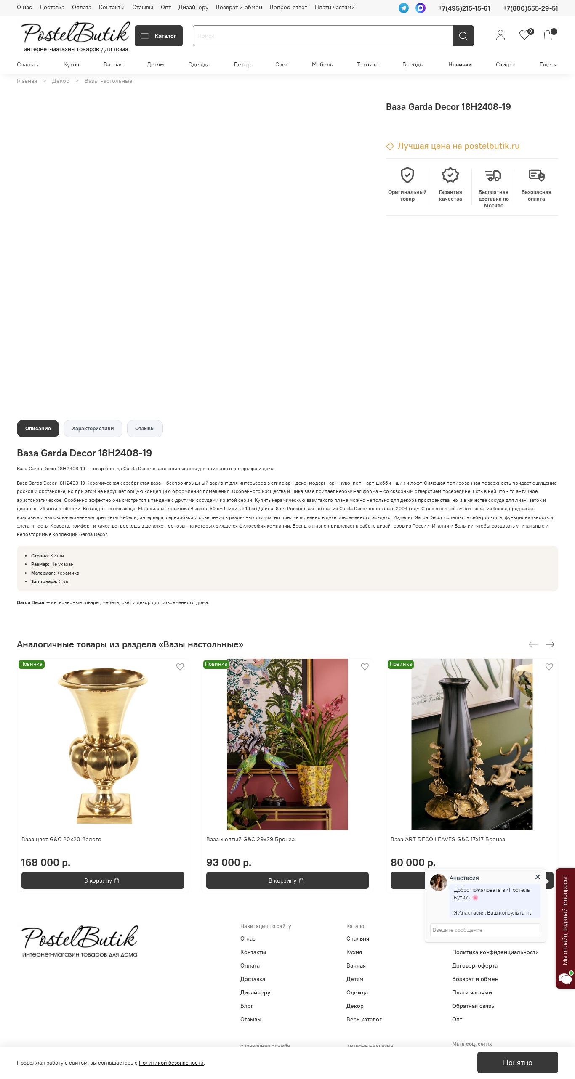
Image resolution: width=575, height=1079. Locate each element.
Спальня (28, 64)
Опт (166, 7)
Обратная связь (473, 1006)
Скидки (506, 64)
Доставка (52, 7)
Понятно (517, 1062)
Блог (246, 1006)
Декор (242, 64)
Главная (27, 81)
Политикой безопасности (171, 1062)
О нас (24, 7)
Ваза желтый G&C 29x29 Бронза (250, 839)
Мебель (322, 64)
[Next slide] (359, 91)
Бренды (413, 64)
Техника (367, 64)
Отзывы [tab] (144, 428)
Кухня (71, 64)
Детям (155, 64)
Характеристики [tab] (93, 428)
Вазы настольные (109, 81)
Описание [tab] (38, 428)
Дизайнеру (193, 7)
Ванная (113, 64)
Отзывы (142, 7)
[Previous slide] (122, 91)
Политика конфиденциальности (495, 952)
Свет (281, 64)
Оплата (81, 7)
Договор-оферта (475, 965)
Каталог (165, 36)
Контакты (112, 7)
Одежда (199, 64)
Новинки (460, 64)
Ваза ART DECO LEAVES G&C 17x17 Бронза (448, 839)
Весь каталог (364, 1019)
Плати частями (335, 7)
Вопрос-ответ (288, 7)
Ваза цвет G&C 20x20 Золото (61, 839)
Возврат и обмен (239, 7)
